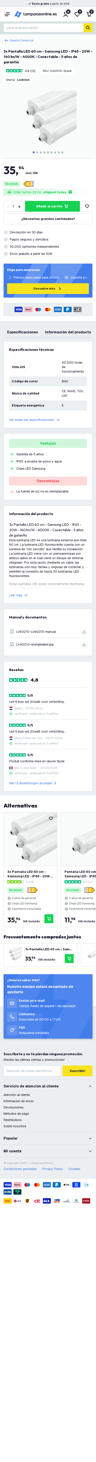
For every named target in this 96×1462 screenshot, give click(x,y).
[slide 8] (59, 152)
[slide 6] (51, 152)
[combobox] (43, 27)
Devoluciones (14, 1107)
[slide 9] (62, 152)
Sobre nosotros (15, 1126)
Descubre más (44, 288)
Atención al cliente (17, 1095)
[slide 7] (55, 152)
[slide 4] (44, 152)
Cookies (74, 1169)
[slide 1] (34, 152)
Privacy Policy (52, 1169)
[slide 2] (37, 152)
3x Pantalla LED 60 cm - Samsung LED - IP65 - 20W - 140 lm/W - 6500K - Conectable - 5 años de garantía (29, 874)
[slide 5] (48, 152)
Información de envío (19, 1101)
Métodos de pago (16, 1114)
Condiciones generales (20, 1169)
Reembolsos (13, 1120)
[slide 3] (41, 152)
